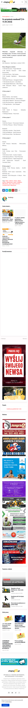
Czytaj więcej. (8, 701)
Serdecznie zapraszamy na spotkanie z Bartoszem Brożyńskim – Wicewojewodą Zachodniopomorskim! (7, 240)
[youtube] (12, 692)
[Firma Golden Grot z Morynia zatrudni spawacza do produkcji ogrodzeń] (20, 618)
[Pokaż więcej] (19, 190)
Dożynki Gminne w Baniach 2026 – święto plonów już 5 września (7, 219)
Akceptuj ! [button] (5, 705)
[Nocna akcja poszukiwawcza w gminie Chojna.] (6, 604)
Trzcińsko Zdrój (6, 185)
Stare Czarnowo (16, 183)
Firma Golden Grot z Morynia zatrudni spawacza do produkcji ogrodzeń (20, 626)
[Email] (16, 190)
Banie (12, 16)
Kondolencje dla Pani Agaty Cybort (17, 597)
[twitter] (15, 692)
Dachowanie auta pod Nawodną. (14, 582)
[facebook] (9, 692)
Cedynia (11, 180)
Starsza (24, 338)
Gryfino (4, 182)
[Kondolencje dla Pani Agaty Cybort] (6, 598)
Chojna (15, 180)
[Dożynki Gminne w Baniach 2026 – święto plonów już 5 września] (7, 212)
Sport (10, 183)
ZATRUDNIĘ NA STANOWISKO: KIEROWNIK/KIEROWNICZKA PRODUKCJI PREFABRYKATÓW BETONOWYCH (7, 644)
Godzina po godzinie (11, 409)
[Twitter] (6, 190)
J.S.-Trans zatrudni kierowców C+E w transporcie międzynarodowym (6, 626)
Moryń (15, 182)
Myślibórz (19, 182)
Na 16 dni (19, 409)
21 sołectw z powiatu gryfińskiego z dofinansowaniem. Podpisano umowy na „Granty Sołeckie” (20, 220)
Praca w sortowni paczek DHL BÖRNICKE (20, 641)
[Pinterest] (13, 190)
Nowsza (4, 338)
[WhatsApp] (10, 190)
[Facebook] (3, 190)
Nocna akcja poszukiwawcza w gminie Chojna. (18, 603)
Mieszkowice (10, 182)
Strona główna (5, 16)
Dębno (19, 180)
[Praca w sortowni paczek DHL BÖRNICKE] (20, 635)
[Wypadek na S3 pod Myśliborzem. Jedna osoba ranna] (6, 590)
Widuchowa (13, 185)
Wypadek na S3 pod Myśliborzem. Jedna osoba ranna (17, 590)
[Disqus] (14, 274)
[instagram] (19, 692)
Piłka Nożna (5, 183)
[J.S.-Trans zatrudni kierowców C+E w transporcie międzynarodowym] (7, 618)
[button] (2, 2)
